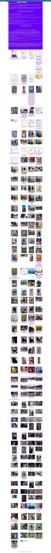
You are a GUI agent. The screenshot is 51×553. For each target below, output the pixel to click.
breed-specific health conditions (22, 39)
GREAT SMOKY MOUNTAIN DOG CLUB (14, 4)
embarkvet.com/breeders (32, 40)
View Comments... (31, 155)
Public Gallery (47, 0)
